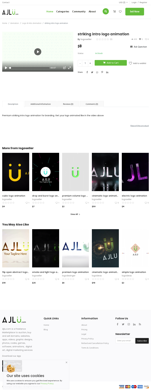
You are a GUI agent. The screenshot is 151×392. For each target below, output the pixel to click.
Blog (46, 329)
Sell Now (134, 12)
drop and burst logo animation (45, 195)
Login (134, 2)
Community (79, 12)
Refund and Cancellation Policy (95, 343)
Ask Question (140, 47)
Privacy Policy (87, 338)
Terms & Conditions (90, 347)
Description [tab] (13, 104)
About (84, 325)
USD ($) (122, 2)
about (92, 12)
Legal (83, 334)
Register (143, 2)
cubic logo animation (13, 195)
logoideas (97, 275)
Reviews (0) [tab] (68, 104)
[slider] (29, 67)
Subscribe (142, 341)
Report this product (140, 125)
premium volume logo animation (75, 195)
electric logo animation (134, 195)
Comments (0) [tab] (92, 104)
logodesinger (68, 275)
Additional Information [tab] (41, 104)
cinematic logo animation (105, 195)
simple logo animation (134, 272)
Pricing (84, 329)
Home (49, 12)
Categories (62, 12)
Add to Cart (113, 63)
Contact (6, 2)
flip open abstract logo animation (15, 272)
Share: (80, 72)
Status (80, 53)
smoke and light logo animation (45, 272)
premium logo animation (75, 272)
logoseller (86, 39)
